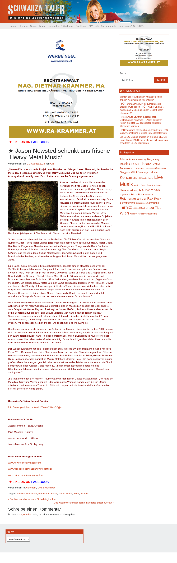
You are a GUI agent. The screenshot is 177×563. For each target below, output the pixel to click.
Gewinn (160, 168)
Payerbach (125, 194)
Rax (140, 194)
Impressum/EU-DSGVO (132, 26)
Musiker (137, 185)
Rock (76, 493)
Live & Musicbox (46, 487)
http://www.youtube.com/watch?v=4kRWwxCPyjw (35, 407)
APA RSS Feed (131, 90)
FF (134, 169)
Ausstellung (141, 159)
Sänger (84, 493)
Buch (124, 164)
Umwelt (136, 208)
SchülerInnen (141, 203)
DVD (136, 164)
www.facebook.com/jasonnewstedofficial (30, 468)
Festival (42, 493)
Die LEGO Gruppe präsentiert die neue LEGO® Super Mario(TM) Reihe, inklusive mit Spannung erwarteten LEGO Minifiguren (144, 140)
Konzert (127, 177)
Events (23, 26)
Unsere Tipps (37, 26)
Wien (124, 213)
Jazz (140, 172)
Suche (123, 73)
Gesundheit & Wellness (60, 26)
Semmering (153, 203)
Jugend (147, 172)
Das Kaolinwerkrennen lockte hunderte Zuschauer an (83, 502)
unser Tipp (153, 207)
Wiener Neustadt (137, 214)
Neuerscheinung (129, 190)
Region (13, 26)
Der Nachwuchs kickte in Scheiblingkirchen (32, 499)
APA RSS (94, 26)
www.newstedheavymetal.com (24, 462)
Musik (69, 493)
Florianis (140, 168)
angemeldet (25, 514)
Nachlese (81, 26)
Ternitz (126, 207)
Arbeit (131, 159)
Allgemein (30, 487)
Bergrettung (153, 159)
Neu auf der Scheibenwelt (151, 185)
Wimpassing (150, 213)
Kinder (154, 172)
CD (131, 164)
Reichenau (148, 194)
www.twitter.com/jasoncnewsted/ (25, 475)
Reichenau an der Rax (136, 198)
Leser (150, 178)
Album (124, 159)
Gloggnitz (125, 172)
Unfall (142, 208)
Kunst (137, 178)
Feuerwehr (126, 168)
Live (158, 177)
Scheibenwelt (127, 202)
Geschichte (150, 169)
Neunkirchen (149, 190)
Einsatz (145, 164)
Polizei (134, 194)
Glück (134, 172)
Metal (61, 493)
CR (52, 163)
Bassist (21, 493)
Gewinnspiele (108, 26)
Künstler (52, 493)
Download (31, 493)
